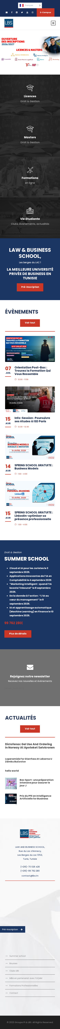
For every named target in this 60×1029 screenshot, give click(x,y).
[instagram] (32, 12)
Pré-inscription (10, 929)
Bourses (13, 963)
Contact (13, 993)
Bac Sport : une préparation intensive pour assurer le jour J (37, 782)
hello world (12, 770)
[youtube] (27, 12)
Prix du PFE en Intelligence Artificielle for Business (35, 797)
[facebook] (11, 12)
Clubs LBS (14, 970)
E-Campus (45, 12)
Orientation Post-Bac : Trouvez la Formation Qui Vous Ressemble (33, 371)
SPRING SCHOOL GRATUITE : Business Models (34, 467)
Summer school (17, 956)
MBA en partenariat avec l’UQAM (25, 978)
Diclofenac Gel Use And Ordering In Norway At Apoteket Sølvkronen (30, 746)
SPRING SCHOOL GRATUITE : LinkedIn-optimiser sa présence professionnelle (34, 516)
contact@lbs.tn (30, 875)
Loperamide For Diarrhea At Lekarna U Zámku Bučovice (28, 760)
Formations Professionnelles (23, 985)
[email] (7, 12)
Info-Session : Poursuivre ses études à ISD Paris (32, 419)
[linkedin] (16, 12)
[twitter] (22, 12)
